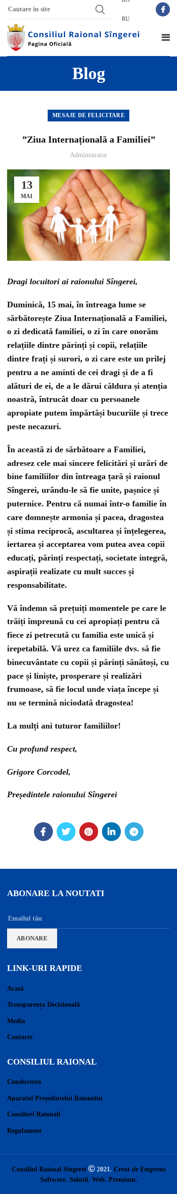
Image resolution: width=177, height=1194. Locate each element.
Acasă (15, 988)
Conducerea (24, 1081)
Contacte (20, 1037)
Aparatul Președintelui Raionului (54, 1098)
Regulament (24, 1130)
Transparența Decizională (43, 1004)
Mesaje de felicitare (88, 115)
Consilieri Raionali (33, 1114)
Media (16, 1021)
